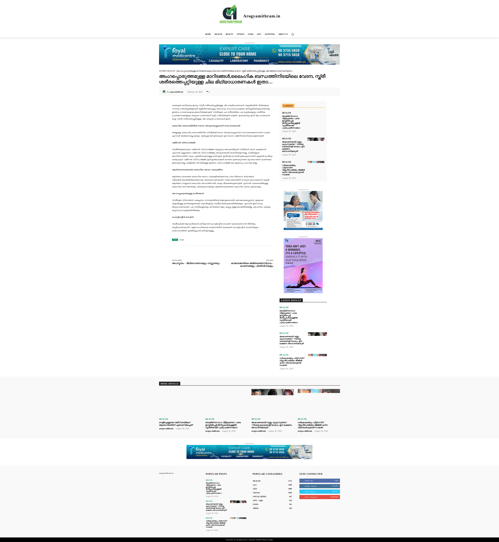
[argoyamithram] (164, 92)
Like (336, 480)
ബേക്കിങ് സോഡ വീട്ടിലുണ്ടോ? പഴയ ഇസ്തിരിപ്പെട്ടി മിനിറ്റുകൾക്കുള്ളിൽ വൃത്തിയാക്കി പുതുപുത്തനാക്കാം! (291, 122)
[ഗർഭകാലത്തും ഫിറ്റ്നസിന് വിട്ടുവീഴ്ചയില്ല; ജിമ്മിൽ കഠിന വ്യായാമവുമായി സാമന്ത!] (315, 168)
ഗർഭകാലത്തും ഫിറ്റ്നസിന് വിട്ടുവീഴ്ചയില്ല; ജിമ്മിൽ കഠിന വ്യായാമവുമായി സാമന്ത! (293, 170)
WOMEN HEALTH (167, 71)
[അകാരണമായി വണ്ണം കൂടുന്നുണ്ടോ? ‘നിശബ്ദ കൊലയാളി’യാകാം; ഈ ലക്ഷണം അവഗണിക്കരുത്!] (315, 145)
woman (181, 239)
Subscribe (334, 497)
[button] (293, 34)
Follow (335, 486)
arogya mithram (166, 428)
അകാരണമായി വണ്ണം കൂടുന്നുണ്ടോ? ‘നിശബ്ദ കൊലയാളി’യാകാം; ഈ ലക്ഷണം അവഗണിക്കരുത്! (293, 146)
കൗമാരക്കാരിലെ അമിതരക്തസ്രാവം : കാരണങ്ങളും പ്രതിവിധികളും (252, 264)
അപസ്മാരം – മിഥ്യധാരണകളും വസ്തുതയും (196, 263)
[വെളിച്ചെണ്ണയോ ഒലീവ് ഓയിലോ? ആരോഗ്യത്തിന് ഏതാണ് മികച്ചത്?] (180, 403)
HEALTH (286, 113)
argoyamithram (176, 92)
